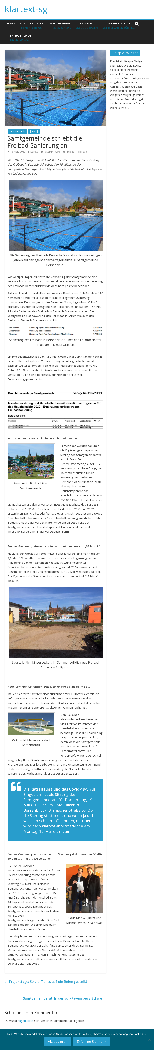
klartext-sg (26, 9)
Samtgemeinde (17, 131)
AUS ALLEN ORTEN (31, 25)
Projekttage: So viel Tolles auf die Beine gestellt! (46, 981)
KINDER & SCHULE (118, 25)
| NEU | (34, 131)
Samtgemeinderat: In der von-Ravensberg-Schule (64, 998)
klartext (34, 151)
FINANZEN (86, 25)
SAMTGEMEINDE (60, 25)
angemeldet (25, 1021)
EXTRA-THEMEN (19, 38)
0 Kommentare (52, 151)
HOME (11, 23)
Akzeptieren (57, 1041)
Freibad (70, 151)
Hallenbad (81, 151)
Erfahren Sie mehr (91, 1041)
